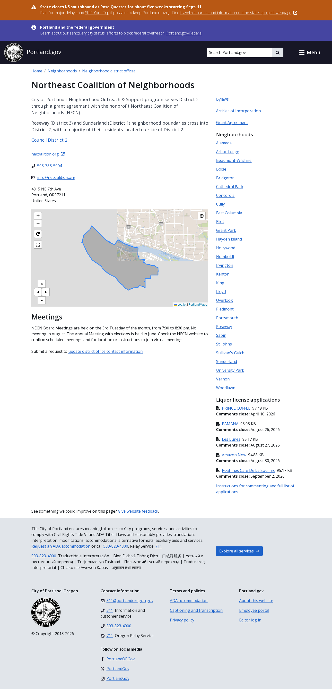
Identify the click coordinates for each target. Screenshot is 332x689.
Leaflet (181, 304)
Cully (220, 204)
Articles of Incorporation (238, 110)
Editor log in (250, 620)
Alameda (224, 143)
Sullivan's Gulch (230, 352)
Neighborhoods (62, 71)
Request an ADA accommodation (60, 546)
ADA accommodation (189, 600)
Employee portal (254, 610)
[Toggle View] (201, 216)
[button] (309, 52)
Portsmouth (227, 317)
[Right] (45, 292)
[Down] (41, 300)
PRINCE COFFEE (236, 408)
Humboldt (225, 256)
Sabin (221, 335)
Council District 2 (49, 140)
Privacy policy (182, 620)
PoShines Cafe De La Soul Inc (248, 470)
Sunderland (226, 361)
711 (158, 546)
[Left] (38, 292)
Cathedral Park (229, 186)
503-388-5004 (49, 165)
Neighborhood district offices (109, 71)
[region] (119, 258)
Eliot (220, 221)
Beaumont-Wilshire (234, 160)
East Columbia (229, 212)
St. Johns (224, 344)
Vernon (223, 379)
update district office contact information (105, 351)
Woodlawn (225, 387)
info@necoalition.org (56, 177)
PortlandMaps (198, 304)
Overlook (224, 300)
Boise (221, 169)
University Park (230, 370)
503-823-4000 (115, 546)
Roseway (224, 326)
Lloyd (221, 291)
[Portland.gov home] (32, 52)
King (220, 282)
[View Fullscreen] (38, 244)
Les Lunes (231, 439)
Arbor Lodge (227, 151)
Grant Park (226, 230)
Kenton (222, 274)
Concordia (225, 195)
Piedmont (225, 309)
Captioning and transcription (196, 610)
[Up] (41, 283)
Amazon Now (234, 454)
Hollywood (225, 247)
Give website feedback (138, 511)
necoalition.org (45, 154)
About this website (256, 600)
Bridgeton (225, 178)
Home (36, 71)
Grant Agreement (232, 122)
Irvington (224, 265)
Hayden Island (229, 239)
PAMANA (230, 423)
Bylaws (222, 99)
